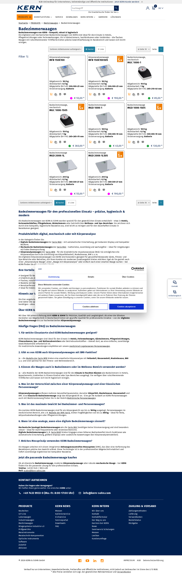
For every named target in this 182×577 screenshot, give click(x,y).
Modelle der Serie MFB (36, 358)
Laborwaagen (25, 517)
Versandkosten (135, 517)
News (94, 526)
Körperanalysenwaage (59, 58)
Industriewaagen (26, 520)
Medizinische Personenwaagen (81, 398)
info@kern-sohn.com (96, 493)
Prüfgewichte (25, 529)
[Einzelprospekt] (64, 94)
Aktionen (23, 548)
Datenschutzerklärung (153, 560)
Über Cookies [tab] (128, 277)
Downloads (60, 523)
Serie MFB (50, 252)
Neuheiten (23, 511)
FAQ (57, 526)
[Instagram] (102, 561)
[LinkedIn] (94, 561)
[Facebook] (79, 561)
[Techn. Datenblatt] (60, 94)
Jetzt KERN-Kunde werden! (127, 2)
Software (23, 542)
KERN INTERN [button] (87, 17)
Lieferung (133, 514)
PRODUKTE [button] (23, 17)
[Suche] (116, 8)
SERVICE (59, 17)
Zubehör (22, 545)
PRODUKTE (36, 23)
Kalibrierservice (62, 514)
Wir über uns (98, 511)
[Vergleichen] (55, 94)
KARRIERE (103, 17)
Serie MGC (61, 247)
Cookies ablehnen (91, 307)
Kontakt (95, 514)
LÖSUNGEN (116, 17)
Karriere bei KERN (100, 523)
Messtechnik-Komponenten (31, 535)
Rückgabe (133, 523)
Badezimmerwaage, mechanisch (136, 60)
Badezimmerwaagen (70, 23)
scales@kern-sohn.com (34, 470)
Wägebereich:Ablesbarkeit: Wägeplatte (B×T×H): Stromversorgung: (66, 85)
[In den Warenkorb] (51, 94)
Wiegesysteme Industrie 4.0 (31, 526)
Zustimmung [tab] (54, 277)
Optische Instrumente (29, 538)
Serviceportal (61, 520)
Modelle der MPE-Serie (59, 413)
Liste (102, 49)
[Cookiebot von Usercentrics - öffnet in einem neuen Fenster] (133, 269)
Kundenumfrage (99, 538)
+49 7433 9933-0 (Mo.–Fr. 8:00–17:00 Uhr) (49, 493)
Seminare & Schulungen (103, 529)
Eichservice (60, 517)
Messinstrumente (27, 532)
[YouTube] (87, 561)
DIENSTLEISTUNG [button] (42, 17)
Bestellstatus (135, 520)
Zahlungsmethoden (137, 511)
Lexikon (95, 535)
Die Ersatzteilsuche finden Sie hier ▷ (103, 12)
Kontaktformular (99, 517)
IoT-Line (22, 514)
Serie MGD (57, 242)
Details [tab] (91, 277)
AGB (139, 560)
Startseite (23, 23)
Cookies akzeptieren (126, 307)
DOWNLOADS (72, 17)
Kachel (91, 49)
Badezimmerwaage (97, 106)
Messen (58, 511)
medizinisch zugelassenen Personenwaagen (89, 346)
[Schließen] (142, 2)
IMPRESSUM (129, 560)
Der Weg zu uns (99, 520)
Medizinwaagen (51, 23)
